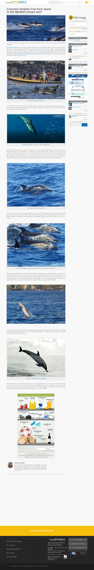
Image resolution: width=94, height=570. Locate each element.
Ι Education (31, 14)
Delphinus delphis (41, 378)
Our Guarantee (11, 545)
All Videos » (85, 28)
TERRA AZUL (79, 2)
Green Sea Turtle (75, 58)
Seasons (75, 41)
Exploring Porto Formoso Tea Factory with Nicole (79, 116)
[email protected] (56, 552)
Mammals (71, 62)
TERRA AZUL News (78, 101)
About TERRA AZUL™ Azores (14, 541)
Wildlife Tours (65, 2)
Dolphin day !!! (75, 49)
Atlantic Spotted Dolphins (16, 54)
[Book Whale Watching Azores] (86, 2)
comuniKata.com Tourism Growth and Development (22, 566)
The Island (78, 113)
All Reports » (84, 41)
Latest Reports (77, 38)
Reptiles (81, 62)
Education (78, 44)
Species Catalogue (77, 56)
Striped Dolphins (47, 54)
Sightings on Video (78, 27)
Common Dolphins (24, 14)
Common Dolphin (14, 47)
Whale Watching (54, 2)
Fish (77, 62)
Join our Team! (10, 553)
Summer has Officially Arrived (78, 66)
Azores (72, 2)
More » (86, 111)
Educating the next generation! (78, 103)
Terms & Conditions (38, 566)
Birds (75, 62)
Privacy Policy (45, 566)
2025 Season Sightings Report (74, 39)
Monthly (79, 41)
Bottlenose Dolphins (31, 54)
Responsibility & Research (14, 549)
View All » (85, 53)
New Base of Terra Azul (76, 107)
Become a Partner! (12, 556)
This (16, 333)
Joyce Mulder (10, 14)
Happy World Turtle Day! (77, 46)
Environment (78, 64)
